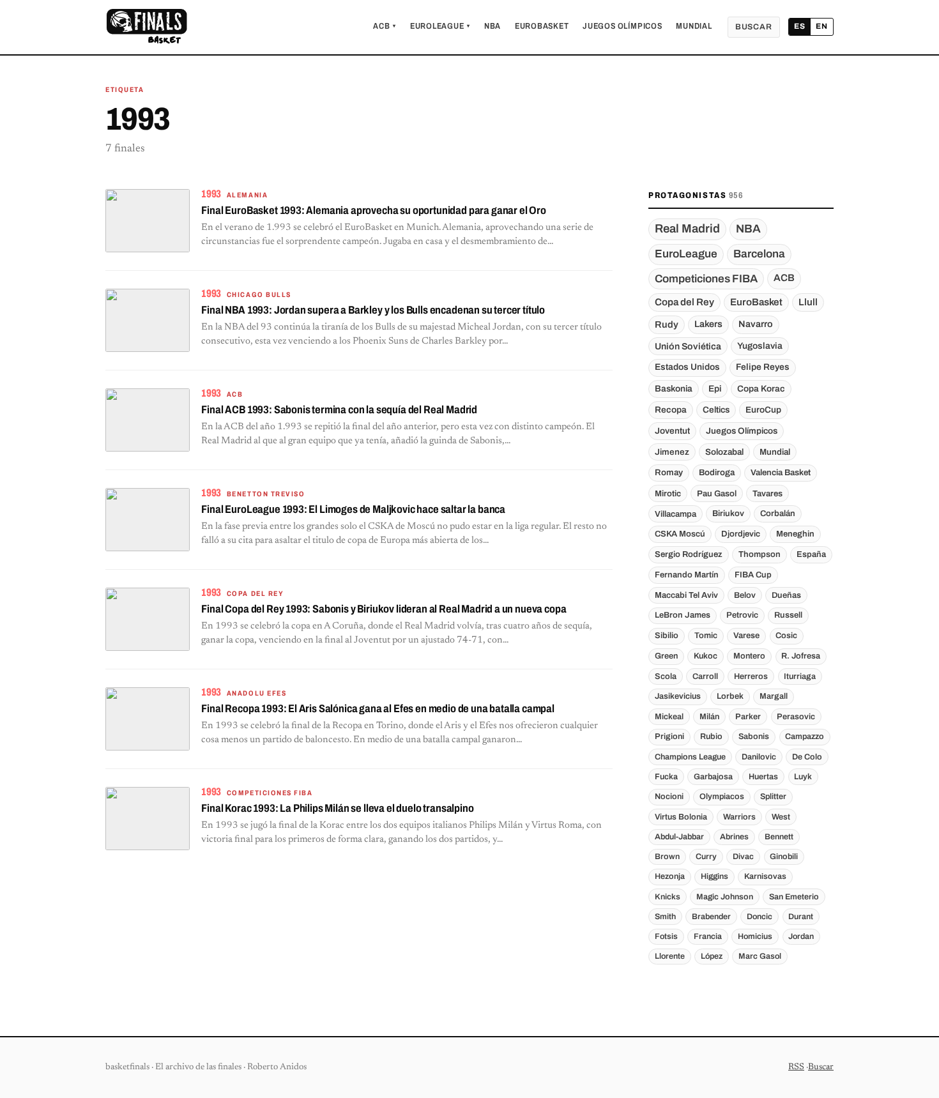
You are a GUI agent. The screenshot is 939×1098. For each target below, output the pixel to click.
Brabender (711, 916)
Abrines (734, 836)
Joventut (672, 431)
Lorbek (730, 696)
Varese (746, 635)
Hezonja (670, 876)
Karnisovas (765, 876)
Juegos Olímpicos (622, 26)
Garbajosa (713, 776)
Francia (708, 936)
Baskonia (673, 388)
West (781, 816)
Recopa (671, 410)
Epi (714, 388)
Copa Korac (761, 388)
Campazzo (804, 736)
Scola (665, 676)
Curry (706, 856)
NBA (492, 26)
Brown (667, 856)
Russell (788, 615)
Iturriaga (800, 676)
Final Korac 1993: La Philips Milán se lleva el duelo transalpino (337, 808)
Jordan (801, 936)
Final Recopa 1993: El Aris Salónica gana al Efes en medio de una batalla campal (377, 709)
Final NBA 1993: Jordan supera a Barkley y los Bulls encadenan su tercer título (373, 310)
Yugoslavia (759, 346)
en (822, 26)
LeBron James (682, 615)
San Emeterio (794, 896)
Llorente (670, 956)
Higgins (714, 876)
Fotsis (666, 936)
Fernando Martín (687, 574)
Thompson (759, 554)
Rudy (666, 324)
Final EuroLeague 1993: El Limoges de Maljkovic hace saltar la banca (353, 509)
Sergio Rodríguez (688, 554)
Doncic (759, 916)
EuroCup (763, 410)
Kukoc (705, 656)
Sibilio (666, 635)
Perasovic (796, 716)
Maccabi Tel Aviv (686, 595)
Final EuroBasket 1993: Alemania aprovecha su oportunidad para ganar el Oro (373, 210)
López (711, 956)
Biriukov (728, 513)
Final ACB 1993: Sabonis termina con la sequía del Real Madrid (339, 410)
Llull (808, 302)
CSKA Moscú (680, 534)
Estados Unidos (687, 367)
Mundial (694, 26)
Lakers (708, 324)
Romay (669, 472)
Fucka (666, 776)
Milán (709, 716)
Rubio (711, 736)
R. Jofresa (800, 656)
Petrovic (742, 615)
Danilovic (759, 756)
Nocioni (669, 796)
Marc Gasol (759, 956)
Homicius (755, 936)
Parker (748, 716)
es (799, 26)
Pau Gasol (717, 493)
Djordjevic (740, 534)
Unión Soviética (688, 346)
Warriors (739, 816)
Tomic (705, 635)
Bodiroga (717, 472)
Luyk (803, 776)
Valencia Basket (781, 472)
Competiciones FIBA (706, 279)
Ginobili (784, 856)
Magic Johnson (724, 896)
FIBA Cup (753, 574)
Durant (800, 916)
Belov (745, 595)
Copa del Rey (684, 302)
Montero (749, 656)
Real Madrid (687, 228)
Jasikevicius (678, 696)
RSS (796, 1067)
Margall (774, 696)
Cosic (786, 635)
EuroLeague (440, 26)
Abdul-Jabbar (679, 836)
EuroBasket (542, 26)
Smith (665, 916)
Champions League (690, 756)
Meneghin (795, 534)
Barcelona (759, 254)
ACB (384, 26)
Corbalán (777, 513)
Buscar (753, 26)
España (811, 554)
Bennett (779, 836)
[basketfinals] (146, 27)
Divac (743, 856)
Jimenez (672, 452)
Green (666, 656)
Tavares (767, 493)
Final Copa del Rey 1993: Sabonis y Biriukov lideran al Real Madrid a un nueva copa (383, 609)
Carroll (705, 676)
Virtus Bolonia (681, 816)
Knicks (667, 896)
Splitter (773, 796)
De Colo (807, 756)
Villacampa (675, 514)
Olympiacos (721, 796)
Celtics (716, 410)
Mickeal (669, 716)
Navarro (755, 324)
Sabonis (753, 736)
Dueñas (786, 595)
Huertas (763, 776)
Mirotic (668, 493)
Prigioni (669, 736)
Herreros (751, 676)
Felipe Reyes (763, 367)
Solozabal (724, 452)
